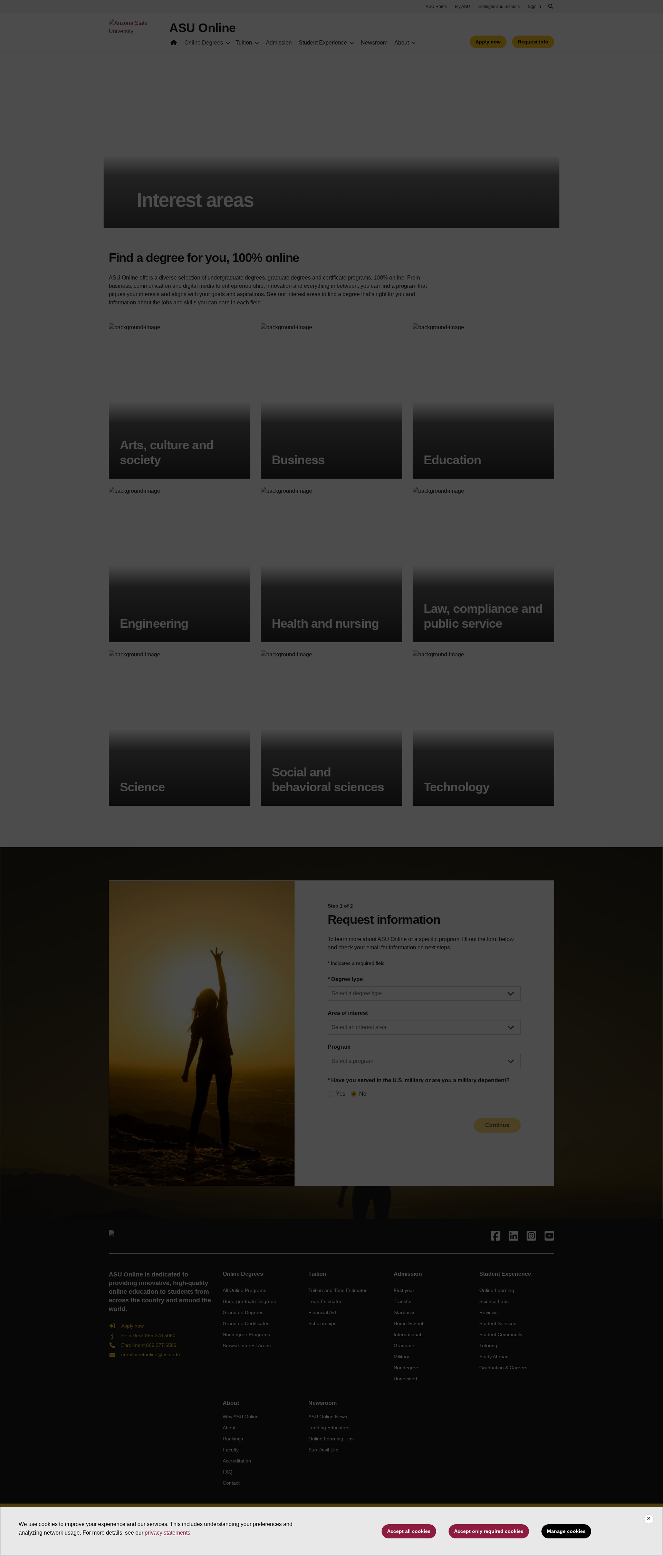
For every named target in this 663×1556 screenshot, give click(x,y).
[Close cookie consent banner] (649, 1519)
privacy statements (167, 1533)
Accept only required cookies (488, 1531)
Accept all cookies (409, 1531)
